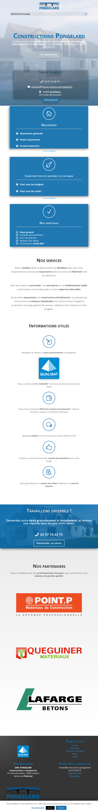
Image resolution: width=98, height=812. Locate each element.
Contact (75, 757)
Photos (75, 754)
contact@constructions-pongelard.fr (52, 86)
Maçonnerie (74, 748)
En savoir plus (49, 54)
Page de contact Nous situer (75, 774)
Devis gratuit (50, 99)
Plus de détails (49, 151)
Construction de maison (75, 751)
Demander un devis (49, 543)
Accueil (75, 745)
